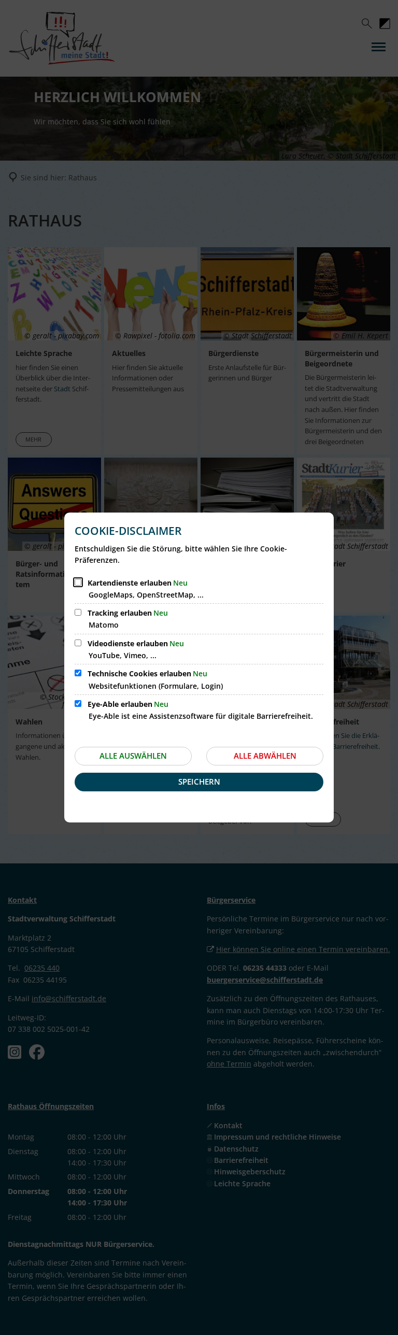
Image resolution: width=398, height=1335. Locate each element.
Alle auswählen (133, 755)
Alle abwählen (265, 755)
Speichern (199, 781)
